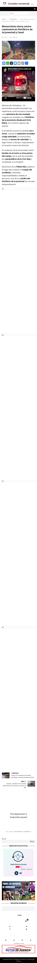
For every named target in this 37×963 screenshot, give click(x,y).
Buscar (4, 839)
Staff (16, 37)
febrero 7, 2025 (7, 37)
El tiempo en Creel (19, 943)
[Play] (16, 873)
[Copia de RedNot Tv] (18, 899)
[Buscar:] (18, 13)
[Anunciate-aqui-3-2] (18, 952)
